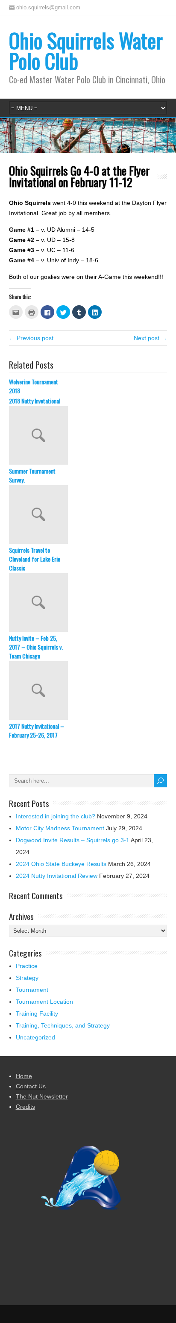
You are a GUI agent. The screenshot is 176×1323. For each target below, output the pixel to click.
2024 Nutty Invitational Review (56, 875)
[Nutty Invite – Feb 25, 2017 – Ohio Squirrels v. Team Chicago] (88, 603)
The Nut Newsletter (42, 1096)
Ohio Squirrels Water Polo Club (86, 50)
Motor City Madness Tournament (60, 828)
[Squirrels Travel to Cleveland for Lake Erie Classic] (88, 515)
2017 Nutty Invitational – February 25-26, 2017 (36, 730)
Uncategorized (35, 1037)
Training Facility (37, 1013)
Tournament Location (44, 1001)
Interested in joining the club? (55, 816)
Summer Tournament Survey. (32, 475)
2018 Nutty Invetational (34, 400)
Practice (27, 965)
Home (24, 1076)
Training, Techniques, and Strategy (63, 1025)
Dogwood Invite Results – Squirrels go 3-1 (72, 840)
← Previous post (31, 338)
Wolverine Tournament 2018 (33, 386)
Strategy (27, 977)
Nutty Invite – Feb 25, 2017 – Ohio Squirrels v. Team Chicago (36, 646)
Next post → (150, 338)
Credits (25, 1106)
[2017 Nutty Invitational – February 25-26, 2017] (88, 691)
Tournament (32, 989)
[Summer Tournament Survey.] (88, 436)
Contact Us (31, 1086)
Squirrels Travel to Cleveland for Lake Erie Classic (34, 558)
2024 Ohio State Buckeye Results (61, 863)
